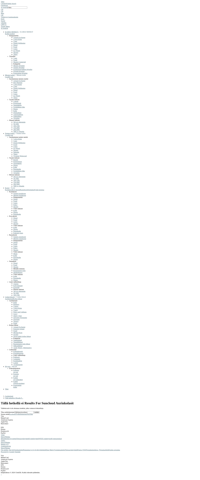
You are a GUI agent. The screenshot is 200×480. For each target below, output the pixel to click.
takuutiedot (61, 450)
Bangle (15, 160)
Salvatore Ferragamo (20, 318)
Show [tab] (3, 437)
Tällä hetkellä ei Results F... (14, 398)
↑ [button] (1, 474)
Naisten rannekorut (19, 237)
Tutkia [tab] (3, 440)
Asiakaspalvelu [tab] (6, 446)
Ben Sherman (17, 83)
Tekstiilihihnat (18, 342)
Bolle (15, 302)
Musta (15, 254)
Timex (15, 54)
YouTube (30, 414)
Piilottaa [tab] (7, 437)
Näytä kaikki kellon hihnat (22, 336)
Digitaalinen (17, 113)
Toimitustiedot (18, 450)
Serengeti (16, 319)
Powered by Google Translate (10, 452)
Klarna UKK (81, 450)
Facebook (12, 414)
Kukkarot (16, 357)
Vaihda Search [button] (11, 3)
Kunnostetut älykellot (20, 73)
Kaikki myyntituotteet (18, 379)
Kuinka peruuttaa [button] (114, 450)
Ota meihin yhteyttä (7, 450)
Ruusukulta (17, 169)
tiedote (7, 439)
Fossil (15, 47)
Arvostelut (13, 439)
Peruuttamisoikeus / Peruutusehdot (97, 450)
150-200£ (16, 128)
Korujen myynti (16, 375)
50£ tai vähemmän (19, 122)
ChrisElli (4, 3)
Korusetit (16, 287)
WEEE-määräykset (45, 439)
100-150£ (16, 126)
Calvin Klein (17, 39)
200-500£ (16, 130)
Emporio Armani (18, 329)
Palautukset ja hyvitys (30, 450)
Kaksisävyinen (18, 233)
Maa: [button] (2, 13)
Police (15, 205)
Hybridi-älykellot (19, 71)
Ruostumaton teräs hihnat (21, 344)
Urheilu (15, 101)
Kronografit (17, 103)
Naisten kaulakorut (19, 193)
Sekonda (16, 152)
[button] (100, 10)
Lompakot (16, 359)
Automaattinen (18, 115)
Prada (15, 323)
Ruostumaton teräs (19, 271)
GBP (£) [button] (3, 24)
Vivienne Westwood (20, 156)
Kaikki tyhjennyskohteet (18, 382)
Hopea (15, 109)
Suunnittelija (17, 105)
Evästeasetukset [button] (56, 439)
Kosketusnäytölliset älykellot (22, 69)
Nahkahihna (17, 116)
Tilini (2, 2)
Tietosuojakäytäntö (22, 439)
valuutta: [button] (3, 23)
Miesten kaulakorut (19, 195)
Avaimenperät (17, 365)
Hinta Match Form (52, 450)
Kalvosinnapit (17, 286)
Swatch (15, 334)
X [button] (1, 7)
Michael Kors (17, 333)
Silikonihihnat (17, 346)
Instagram (23, 414)
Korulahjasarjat (18, 353)
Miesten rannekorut (19, 239)
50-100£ (16, 124)
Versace (15, 321)
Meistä (3, 439)
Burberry (16, 304)
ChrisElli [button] (5, 7)
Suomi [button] (3, 21)
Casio (15, 41)
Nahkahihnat (17, 340)
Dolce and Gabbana (19, 312)
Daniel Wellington (19, 43)
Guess (15, 49)
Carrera (15, 306)
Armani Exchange (19, 37)
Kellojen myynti (16, 371)
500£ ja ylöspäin (18, 131)
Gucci (15, 314)
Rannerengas (17, 162)
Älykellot (16, 118)
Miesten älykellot (19, 66)
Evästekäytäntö (34, 439)
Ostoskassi (4, 5)
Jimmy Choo (17, 316)
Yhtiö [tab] (3, 435)
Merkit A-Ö (5, 444)
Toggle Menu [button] (5, 26)
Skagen (15, 52)
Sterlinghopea (17, 272)
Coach (15, 310)
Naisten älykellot (18, 68)
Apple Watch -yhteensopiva (22, 348)
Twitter (18, 414)
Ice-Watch (16, 51)
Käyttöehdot (41, 450)
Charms (15, 284)
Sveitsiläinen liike (19, 107)
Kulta (15, 111)
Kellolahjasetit (18, 351)
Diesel (15, 45)
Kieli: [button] (2, 19)
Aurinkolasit (9, 396)
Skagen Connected (19, 62)
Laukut (15, 363)
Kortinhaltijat (17, 361)
